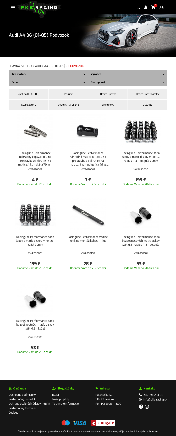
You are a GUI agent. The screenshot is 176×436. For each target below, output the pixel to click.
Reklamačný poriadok (22, 399)
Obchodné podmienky (22, 395)
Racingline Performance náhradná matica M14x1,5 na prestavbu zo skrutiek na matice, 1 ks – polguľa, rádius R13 (88, 159)
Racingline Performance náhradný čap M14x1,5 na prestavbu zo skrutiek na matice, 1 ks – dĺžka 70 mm (35, 158)
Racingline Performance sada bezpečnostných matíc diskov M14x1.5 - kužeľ (35, 324)
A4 (47, 66)
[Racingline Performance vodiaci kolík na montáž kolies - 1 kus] (88, 215)
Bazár (55, 395)
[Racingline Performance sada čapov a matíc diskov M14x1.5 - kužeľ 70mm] (35, 215)
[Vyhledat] (138, 7)
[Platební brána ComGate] (74, 424)
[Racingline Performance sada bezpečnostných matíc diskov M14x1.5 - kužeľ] (35, 299)
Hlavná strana (22, 66)
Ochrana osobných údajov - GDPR (29, 404)
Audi (39, 66)
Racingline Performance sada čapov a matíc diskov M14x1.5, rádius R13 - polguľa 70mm (141, 157)
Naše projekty (60, 399)
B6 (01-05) (59, 66)
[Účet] (145, 7)
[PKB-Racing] (38, 9)
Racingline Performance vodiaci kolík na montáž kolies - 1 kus (88, 239)
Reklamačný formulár (22, 408)
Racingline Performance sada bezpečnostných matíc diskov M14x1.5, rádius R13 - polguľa (141, 241)
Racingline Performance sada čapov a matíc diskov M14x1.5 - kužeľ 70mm (35, 241)
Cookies (13, 412)
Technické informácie (65, 404)
